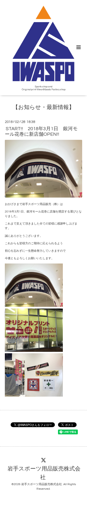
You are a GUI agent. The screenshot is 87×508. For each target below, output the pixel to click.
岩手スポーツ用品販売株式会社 (43, 473)
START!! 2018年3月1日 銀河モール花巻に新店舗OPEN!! (41, 131)
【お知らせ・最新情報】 (43, 107)
